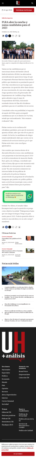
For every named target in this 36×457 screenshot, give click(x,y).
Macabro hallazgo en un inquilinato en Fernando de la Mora (17, 304)
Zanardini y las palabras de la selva (11, 239)
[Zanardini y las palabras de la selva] (30, 238)
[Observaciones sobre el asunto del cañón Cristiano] (30, 250)
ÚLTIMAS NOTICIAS (24, 10)
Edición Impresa (7, 18)
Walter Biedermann (18, 243)
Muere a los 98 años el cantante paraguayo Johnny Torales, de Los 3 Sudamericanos (19, 320)
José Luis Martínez (17, 255)
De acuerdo (18, 454)
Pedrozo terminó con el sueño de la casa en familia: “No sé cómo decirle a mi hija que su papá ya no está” (19, 297)
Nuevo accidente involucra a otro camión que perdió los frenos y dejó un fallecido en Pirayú (19, 312)
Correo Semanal (7, 236)
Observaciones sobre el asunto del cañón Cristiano (12, 251)
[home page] (18, 3)
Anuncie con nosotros (24, 367)
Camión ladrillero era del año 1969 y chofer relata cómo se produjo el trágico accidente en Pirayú (19, 289)
